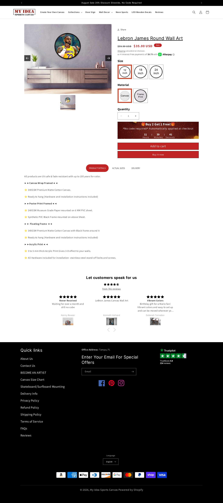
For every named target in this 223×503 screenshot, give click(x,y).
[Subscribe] (132, 371)
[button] (75, 12)
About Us (26, 359)
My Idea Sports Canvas (104, 489)
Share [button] (123, 29)
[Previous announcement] (21, 3)
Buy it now (158, 154)
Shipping (121, 51)
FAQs (23, 428)
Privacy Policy (29, 400)
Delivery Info (29, 394)
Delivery (136, 168)
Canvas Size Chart (32, 380)
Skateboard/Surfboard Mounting (42, 387)
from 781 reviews (111, 288)
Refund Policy (29, 407)
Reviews (25, 435)
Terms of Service (31, 421)
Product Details (97, 168)
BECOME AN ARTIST (33, 373)
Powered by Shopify (130, 489)
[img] (111, 284)
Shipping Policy (30, 414)
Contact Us (27, 366)
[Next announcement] (201, 3)
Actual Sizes (118, 168)
